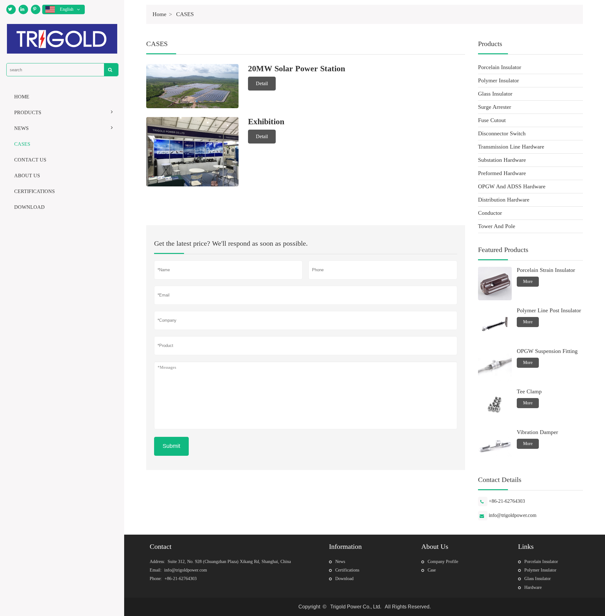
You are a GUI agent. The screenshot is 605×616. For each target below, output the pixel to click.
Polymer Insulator (498, 80)
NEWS (21, 128)
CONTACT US (30, 159)
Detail (262, 83)
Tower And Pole (496, 226)
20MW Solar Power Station (296, 68)
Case (432, 570)
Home (159, 14)
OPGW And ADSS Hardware (511, 186)
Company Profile (443, 561)
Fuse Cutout (492, 120)
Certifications (347, 570)
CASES (22, 144)
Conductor (490, 213)
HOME (21, 96)
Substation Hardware (502, 160)
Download (344, 578)
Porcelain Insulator (499, 67)
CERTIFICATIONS (34, 191)
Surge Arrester (494, 107)
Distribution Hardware (503, 200)
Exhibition (266, 121)
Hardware (533, 587)
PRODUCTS (27, 112)
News (340, 561)
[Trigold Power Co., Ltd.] (62, 39)
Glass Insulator (495, 94)
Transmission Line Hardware (511, 147)
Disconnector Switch (502, 133)
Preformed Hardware (502, 173)
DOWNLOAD (29, 207)
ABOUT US (27, 175)
